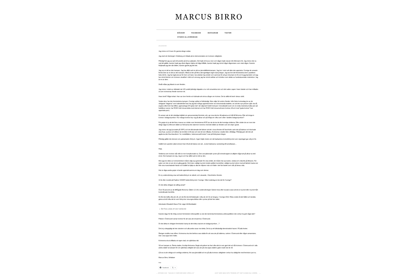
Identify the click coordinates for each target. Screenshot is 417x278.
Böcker (181, 33)
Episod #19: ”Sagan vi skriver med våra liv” (175, 273)
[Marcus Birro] (208, 18)
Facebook (196, 33)
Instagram (213, 33)
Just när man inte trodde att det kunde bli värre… (238, 273)
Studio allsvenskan (187, 37)
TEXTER (228, 33)
